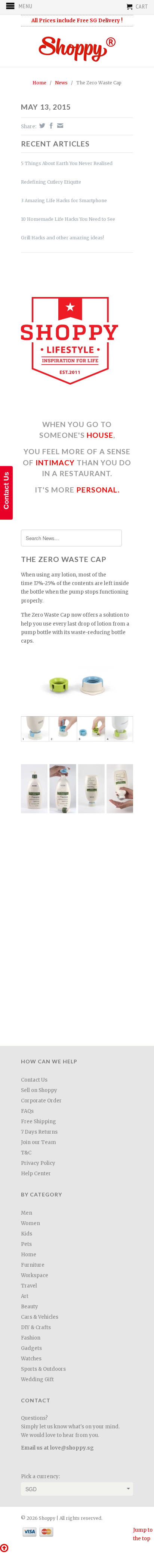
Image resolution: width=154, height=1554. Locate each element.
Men (26, 1213)
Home (28, 1254)
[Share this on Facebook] (50, 126)
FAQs (27, 1111)
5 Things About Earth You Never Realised (67, 163)
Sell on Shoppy (39, 1090)
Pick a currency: (40, 1476)
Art (24, 1296)
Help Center (36, 1173)
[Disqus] (77, 938)
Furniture (32, 1265)
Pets (26, 1244)
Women (30, 1223)
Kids (26, 1234)
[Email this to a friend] (59, 126)
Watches (31, 1359)
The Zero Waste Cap (64, 559)
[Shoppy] (77, 46)
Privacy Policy (38, 1163)
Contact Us (34, 1080)
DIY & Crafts (36, 1327)
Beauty (29, 1306)
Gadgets (31, 1348)
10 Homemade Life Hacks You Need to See (68, 219)
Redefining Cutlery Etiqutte (51, 182)
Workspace (34, 1275)
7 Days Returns (39, 1132)
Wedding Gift (37, 1379)
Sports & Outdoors (43, 1369)
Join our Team (38, 1142)
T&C (26, 1153)
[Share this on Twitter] (41, 126)
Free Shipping (38, 1121)
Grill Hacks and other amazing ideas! (62, 237)
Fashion (30, 1338)
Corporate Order (41, 1101)
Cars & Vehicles (39, 1317)
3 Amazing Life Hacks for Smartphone (64, 200)
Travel (29, 1286)
